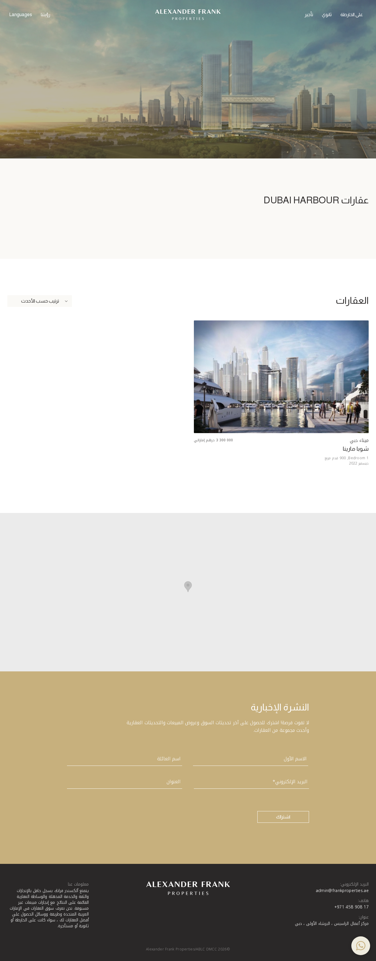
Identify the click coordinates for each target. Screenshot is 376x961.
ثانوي (327, 14)
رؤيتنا (45, 14)
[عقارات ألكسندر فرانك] (188, 14)
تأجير (309, 14)
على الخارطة (351, 14)
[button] (360, 945)
